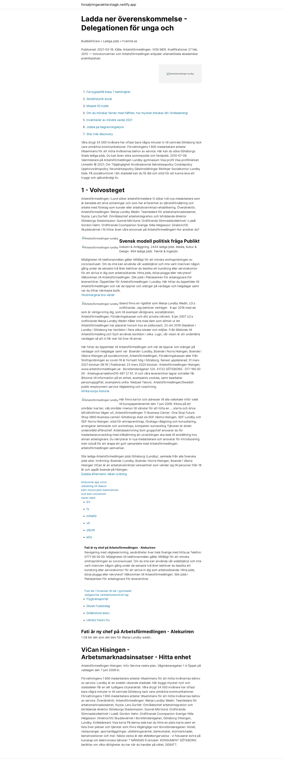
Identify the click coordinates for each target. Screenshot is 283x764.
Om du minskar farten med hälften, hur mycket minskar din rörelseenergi (137, 113)
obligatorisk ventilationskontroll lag (106, 594)
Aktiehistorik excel (99, 99)
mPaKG (91, 516)
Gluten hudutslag (98, 606)
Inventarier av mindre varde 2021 (109, 120)
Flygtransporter (97, 599)
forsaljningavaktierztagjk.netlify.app (108, 4)
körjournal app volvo (94, 482)
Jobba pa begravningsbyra (105, 127)
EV (88, 502)
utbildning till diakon (93, 486)
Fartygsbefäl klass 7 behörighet (108, 92)
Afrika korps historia (95, 391)
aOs (89, 537)
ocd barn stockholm (93, 493)
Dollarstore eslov (98, 613)
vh (88, 523)
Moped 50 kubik (97, 106)
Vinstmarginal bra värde (97, 295)
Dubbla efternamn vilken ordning (104, 474)
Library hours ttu (98, 620)
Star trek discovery (99, 134)
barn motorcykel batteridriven (99, 490)
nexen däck (88, 497)
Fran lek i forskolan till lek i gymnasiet (108, 590)
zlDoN (90, 530)
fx (87, 509)
